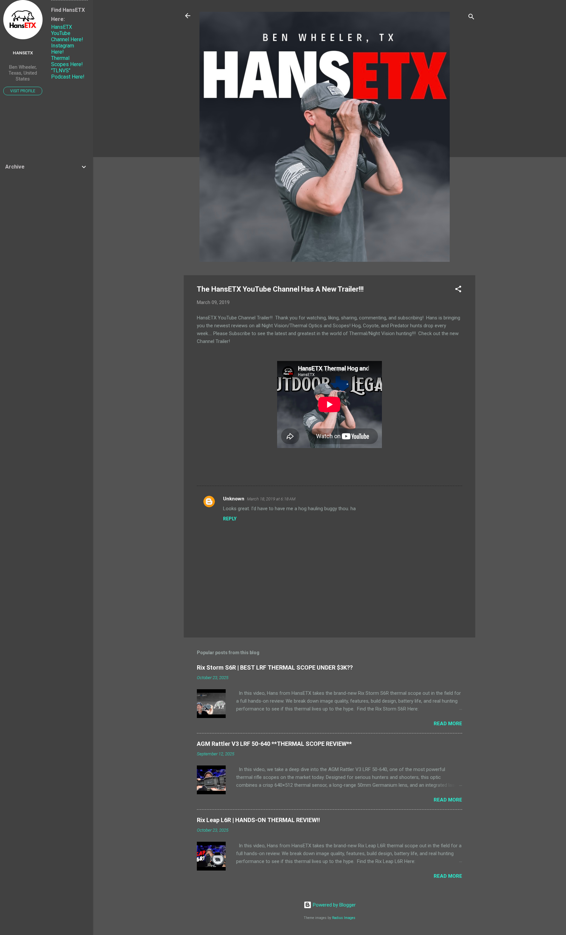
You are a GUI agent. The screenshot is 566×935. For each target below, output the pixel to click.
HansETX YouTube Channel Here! (67, 33)
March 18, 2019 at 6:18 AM (271, 498)
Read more (448, 724)
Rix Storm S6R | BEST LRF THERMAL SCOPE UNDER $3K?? (275, 667)
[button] (458, 290)
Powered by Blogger (333, 905)
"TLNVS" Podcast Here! (68, 73)
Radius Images (343, 918)
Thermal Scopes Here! (67, 61)
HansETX (23, 52)
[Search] (471, 18)
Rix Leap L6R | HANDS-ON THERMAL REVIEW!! (258, 820)
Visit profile (22, 91)
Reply (229, 518)
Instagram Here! (62, 49)
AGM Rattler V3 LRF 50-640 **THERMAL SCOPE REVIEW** (274, 743)
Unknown (233, 499)
